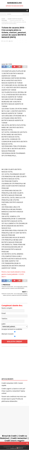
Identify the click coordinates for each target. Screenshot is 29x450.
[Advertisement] (14, 51)
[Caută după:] (14, 14)
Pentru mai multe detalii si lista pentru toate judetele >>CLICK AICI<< (13, 274)
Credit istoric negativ (14, 440)
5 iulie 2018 (5, 41)
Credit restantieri (19, 438)
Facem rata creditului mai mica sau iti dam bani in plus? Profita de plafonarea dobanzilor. (14, 398)
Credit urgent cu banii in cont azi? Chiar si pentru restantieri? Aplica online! (13, 391)
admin (11, 41)
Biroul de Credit (9, 435)
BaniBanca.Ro (13, 448)
